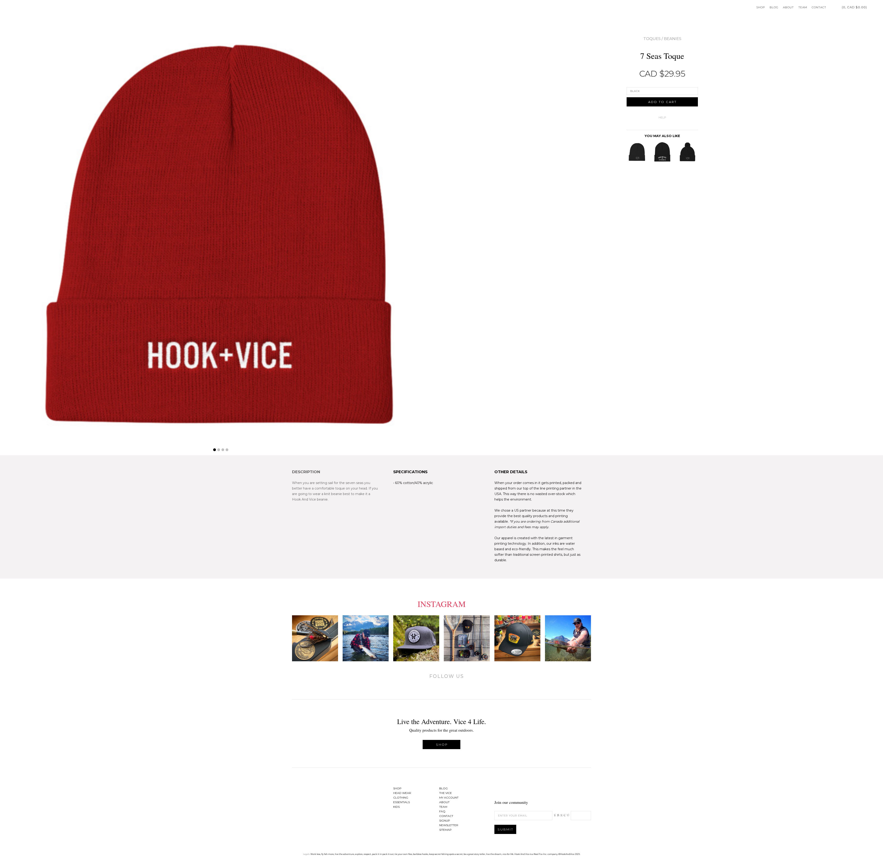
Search (871, 7)
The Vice (445, 793)
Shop (760, 7)
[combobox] (662, 91)
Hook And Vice (321, 798)
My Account (832, 7)
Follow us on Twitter (573, 789)
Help (662, 117)
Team (802, 7)
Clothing (400, 797)
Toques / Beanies (662, 38)
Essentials (401, 802)
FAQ (442, 811)
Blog (774, 7)
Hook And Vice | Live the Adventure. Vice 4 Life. (23, 7)
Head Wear (402, 793)
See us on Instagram (585, 789)
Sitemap (445, 829)
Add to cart (662, 102)
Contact (819, 7)
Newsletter (448, 825)
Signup (444, 820)
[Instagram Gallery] (315, 638)
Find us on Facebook (562, 789)
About (788, 7)
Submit (505, 829)
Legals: (306, 854)
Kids (396, 806)
